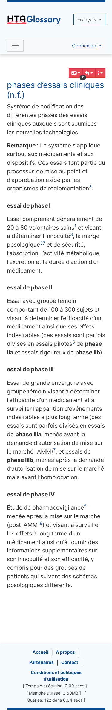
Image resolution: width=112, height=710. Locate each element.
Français (87, 20)
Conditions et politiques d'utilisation (56, 675)
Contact (69, 662)
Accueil (40, 652)
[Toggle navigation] (15, 46)
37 (42, 242)
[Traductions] (76, 73)
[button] (89, 73)
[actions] (100, 73)
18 (40, 523)
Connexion (85, 46)
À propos (65, 652)
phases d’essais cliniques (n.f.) (55, 90)
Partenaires (41, 662)
